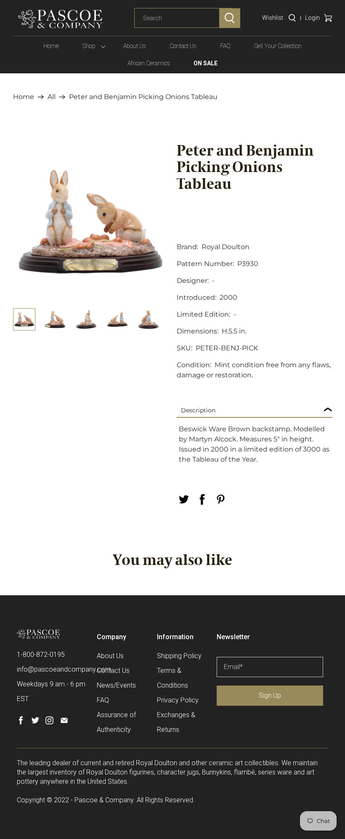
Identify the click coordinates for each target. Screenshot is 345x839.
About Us (134, 46)
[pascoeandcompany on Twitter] (35, 722)
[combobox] (183, 18)
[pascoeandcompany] (60, 19)
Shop (89, 46)
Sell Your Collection (278, 46)
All (52, 97)
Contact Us (183, 46)
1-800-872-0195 (41, 655)
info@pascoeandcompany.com (64, 669)
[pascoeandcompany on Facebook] (21, 722)
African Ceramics (148, 63)
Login (312, 17)
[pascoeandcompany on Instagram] (49, 722)
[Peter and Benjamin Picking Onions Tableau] (91, 222)
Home (51, 46)
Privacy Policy (178, 700)
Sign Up (270, 695)
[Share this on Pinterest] (220, 499)
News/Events (116, 685)
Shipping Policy (179, 656)
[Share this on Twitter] (183, 499)
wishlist (272, 17)
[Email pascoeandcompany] (64, 722)
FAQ (225, 46)
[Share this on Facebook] (202, 499)
